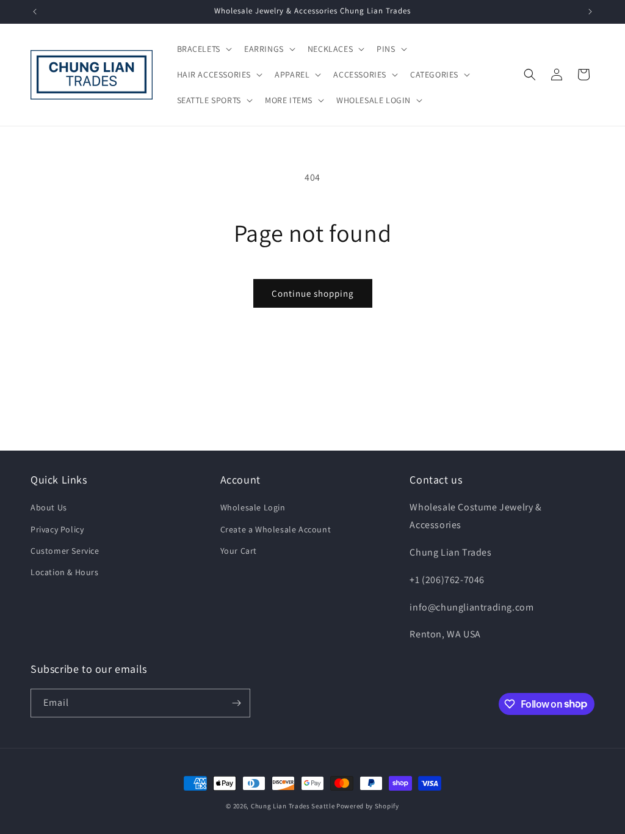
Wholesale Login (253, 507)
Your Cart (238, 550)
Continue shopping (313, 293)
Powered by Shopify (367, 806)
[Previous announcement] (34, 11)
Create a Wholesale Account (275, 529)
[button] (203, 49)
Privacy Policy (57, 529)
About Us (49, 507)
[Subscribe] (236, 703)
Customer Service (65, 550)
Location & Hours (65, 572)
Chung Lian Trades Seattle (293, 806)
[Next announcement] (590, 11)
